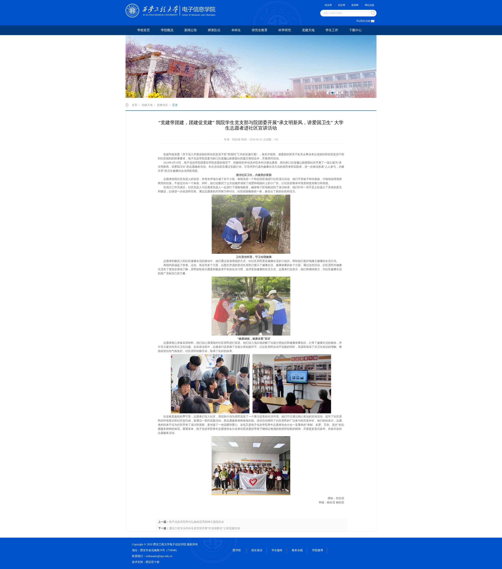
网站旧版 (369, 5)
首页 (134, 105)
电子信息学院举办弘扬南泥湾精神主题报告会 (196, 521)
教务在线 (297, 550)
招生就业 (256, 550)
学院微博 (317, 550)
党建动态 (162, 105)
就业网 (328, 5)
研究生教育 (259, 30)
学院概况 (167, 30)
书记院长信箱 (363, 21)
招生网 (341, 5)
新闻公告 (190, 30)
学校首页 (143, 30)
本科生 (236, 30)
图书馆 (237, 550)
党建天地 (308, 30)
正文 (175, 105)
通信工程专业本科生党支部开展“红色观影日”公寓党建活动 (204, 528)
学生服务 (277, 550)
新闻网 (354, 5)
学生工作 (332, 30)
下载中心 (355, 30)
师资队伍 (214, 30)
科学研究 (284, 30)
